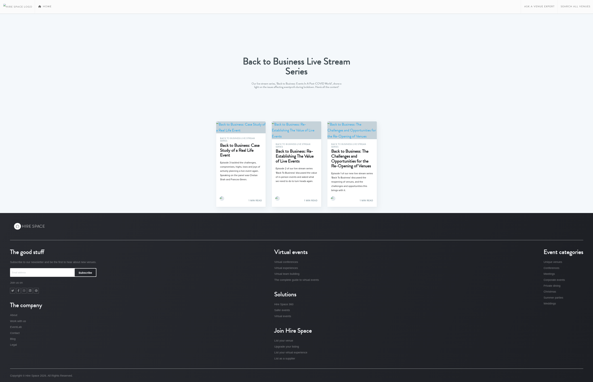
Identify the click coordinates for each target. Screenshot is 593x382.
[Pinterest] (36, 290)
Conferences (551, 268)
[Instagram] (24, 290)
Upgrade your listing (286, 346)
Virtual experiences (286, 268)
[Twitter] (12, 290)
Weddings (550, 303)
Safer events (282, 310)
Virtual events (282, 316)
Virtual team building (286, 273)
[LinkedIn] (30, 290)
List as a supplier (284, 358)
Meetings (549, 273)
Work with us (18, 321)
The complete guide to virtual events (296, 279)
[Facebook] (18, 290)
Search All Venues (575, 6)
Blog (13, 338)
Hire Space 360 (283, 304)
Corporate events (554, 279)
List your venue (283, 340)
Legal (13, 344)
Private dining (552, 285)
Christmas (550, 291)
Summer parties (553, 297)
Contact (15, 333)
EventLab (16, 327)
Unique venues (553, 262)
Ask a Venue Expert (539, 6)
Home (47, 6)
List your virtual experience (290, 352)
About (13, 315)
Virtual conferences (286, 262)
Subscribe (85, 272)
